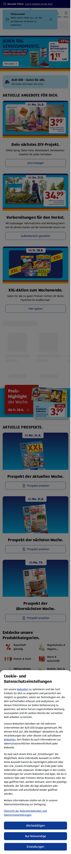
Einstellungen (35, 847)
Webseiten (22, 689)
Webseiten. (10, 739)
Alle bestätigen (35, 825)
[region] (35, 762)
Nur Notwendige (35, 836)
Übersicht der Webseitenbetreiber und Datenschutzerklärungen (25, 813)
